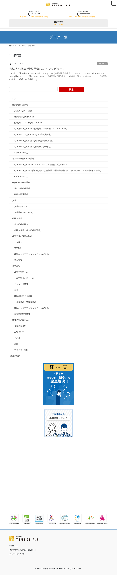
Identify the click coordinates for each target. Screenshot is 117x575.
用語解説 (16, 266)
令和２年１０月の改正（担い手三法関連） (33, 134)
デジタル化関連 (21, 284)
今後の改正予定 (21, 152)
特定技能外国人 (21, 224)
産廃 (16, 344)
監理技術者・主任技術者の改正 (28, 122)
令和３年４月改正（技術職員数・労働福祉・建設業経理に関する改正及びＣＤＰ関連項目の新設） (58, 170)
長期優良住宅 (20, 326)
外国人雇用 (17, 218)
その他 (17, 338)
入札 (14, 200)
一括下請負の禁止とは (24, 278)
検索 (71, 89)
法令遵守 (18, 260)
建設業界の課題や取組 (22, 236)
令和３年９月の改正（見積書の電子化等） (33, 146)
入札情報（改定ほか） (24, 212)
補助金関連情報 (21, 194)
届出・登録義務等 (22, 188)
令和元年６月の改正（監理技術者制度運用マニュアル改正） (41, 128)
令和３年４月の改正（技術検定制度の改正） (34, 140)
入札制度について (22, 206)
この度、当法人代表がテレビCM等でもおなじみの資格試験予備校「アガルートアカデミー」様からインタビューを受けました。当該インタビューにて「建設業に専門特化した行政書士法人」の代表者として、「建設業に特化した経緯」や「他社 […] (58, 76)
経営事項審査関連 (22, 314)
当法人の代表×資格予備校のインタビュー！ (37, 68)
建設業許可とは (21, 272)
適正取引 (18, 248)
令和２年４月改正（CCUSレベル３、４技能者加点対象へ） (41, 164)
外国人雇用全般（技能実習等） (28, 230)
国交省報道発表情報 (21, 182)
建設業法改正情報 (20, 105)
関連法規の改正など (21, 320)
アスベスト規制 (21, 350)
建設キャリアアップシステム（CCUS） (32, 254)
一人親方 (18, 242)
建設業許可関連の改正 (24, 116)
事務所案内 (102, 64)
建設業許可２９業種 (23, 296)
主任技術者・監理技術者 (25, 302)
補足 (16, 290)
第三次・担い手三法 (23, 110)
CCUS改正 (19, 332)
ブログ (13, 99)
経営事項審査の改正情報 (23, 158)
